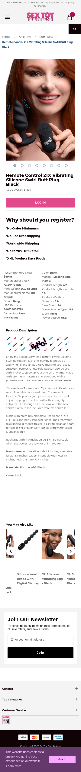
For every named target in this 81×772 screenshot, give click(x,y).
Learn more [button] (13, 766)
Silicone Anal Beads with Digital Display (28, 578)
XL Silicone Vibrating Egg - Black (52, 578)
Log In (40, 203)
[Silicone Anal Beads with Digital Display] (28, 565)
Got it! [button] (62, 759)
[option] (53, 557)
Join (40, 652)
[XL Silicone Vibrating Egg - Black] (53, 565)
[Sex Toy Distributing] (40, 16)
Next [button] (70, 550)
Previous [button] (10, 550)
